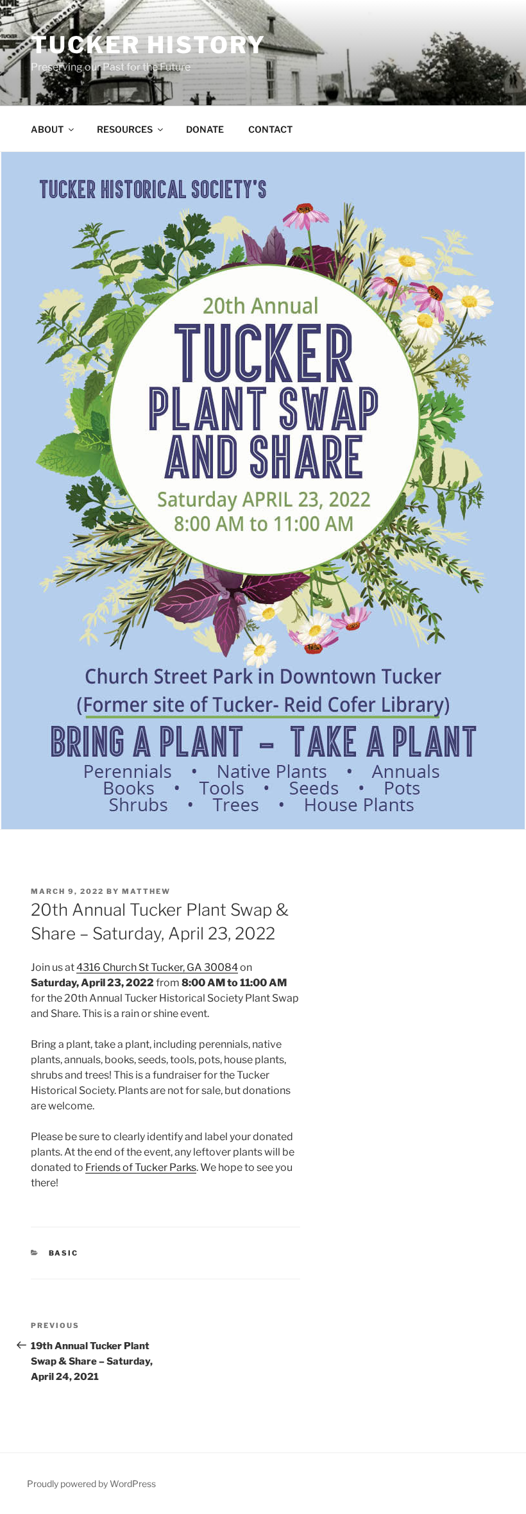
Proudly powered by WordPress (91, 1483)
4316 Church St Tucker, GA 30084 (157, 967)
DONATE (205, 129)
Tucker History (148, 45)
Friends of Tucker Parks (140, 1167)
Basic (64, 1253)
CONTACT (270, 129)
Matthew (146, 891)
